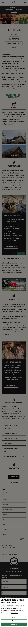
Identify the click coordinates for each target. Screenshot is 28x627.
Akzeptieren (14, 624)
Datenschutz (14, 613)
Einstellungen (14, 617)
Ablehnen (14, 621)
